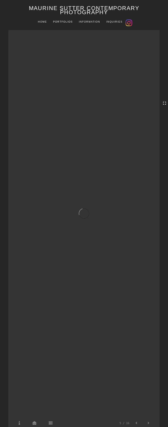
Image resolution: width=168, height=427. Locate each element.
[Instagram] (129, 22)
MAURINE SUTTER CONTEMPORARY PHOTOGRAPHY (84, 10)
